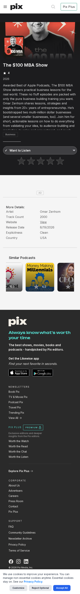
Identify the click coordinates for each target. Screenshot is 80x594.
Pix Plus (13, 511)
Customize (18, 588)
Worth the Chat (18, 451)
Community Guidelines (22, 532)
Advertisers (16, 490)
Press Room (16, 501)
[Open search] (53, 7)
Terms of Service (19, 550)
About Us (14, 485)
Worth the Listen (18, 456)
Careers (13, 495)
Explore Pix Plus (19, 471)
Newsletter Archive (20, 538)
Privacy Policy (17, 544)
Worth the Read (18, 446)
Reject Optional (40, 588)
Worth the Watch (19, 441)
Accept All (62, 588)
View (43, 222)
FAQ (11, 526)
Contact (13, 506)
